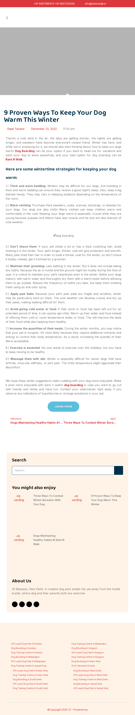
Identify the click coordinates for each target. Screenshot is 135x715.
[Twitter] (36, 604)
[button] (125, 17)
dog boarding (73, 385)
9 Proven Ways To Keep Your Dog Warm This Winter (106, 500)
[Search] (118, 470)
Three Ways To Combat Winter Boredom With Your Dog (48, 500)
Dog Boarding (24, 151)
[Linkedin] (29, 604)
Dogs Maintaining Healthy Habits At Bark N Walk (48, 540)
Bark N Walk (14, 159)
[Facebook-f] (15, 604)
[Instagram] (22, 604)
